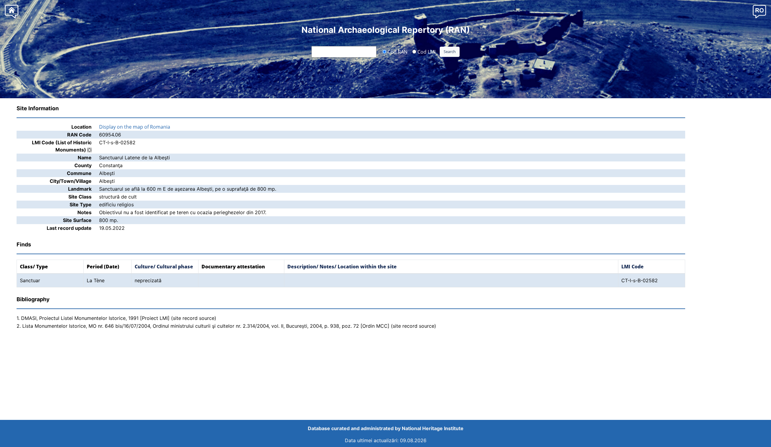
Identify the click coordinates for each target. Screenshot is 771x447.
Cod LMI (425, 51)
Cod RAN (396, 51)
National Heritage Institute (433, 428)
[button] (759, 11)
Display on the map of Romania (134, 126)
